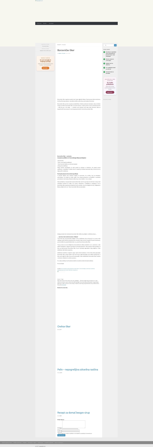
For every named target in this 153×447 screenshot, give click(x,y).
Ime (58, 429)
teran (76, 270)
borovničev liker (68, 268)
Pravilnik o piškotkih (49, 442)
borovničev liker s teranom (78, 268)
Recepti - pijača (61, 44)
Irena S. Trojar (62, 53)
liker (71, 270)
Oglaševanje (40, 442)
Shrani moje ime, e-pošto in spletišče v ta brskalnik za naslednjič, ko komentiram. (75, 433)
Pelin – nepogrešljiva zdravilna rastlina (77, 369)
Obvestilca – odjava (32, 442)
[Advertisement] (76, 34)
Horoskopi (51, 23)
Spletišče (59, 432)
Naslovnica (39, 23)
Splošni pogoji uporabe (7, 442)
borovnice (63, 268)
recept (73, 270)
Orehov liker (63, 326)
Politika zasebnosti (17, 442)
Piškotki (24, 442)
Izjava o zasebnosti (59, 442)
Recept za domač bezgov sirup (73, 412)
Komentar (59, 427)
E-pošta (59, 430)
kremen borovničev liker (65, 270)
